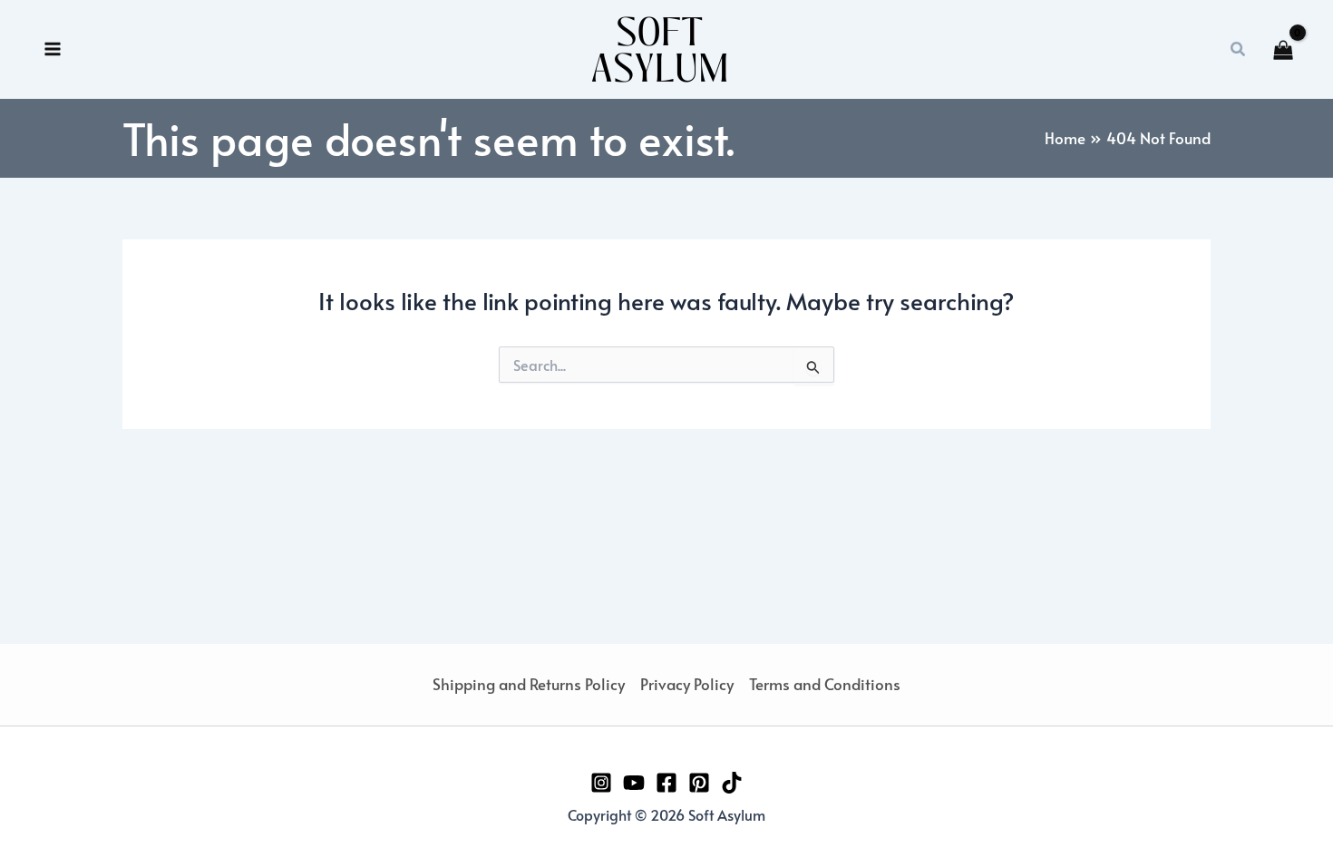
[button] (1239, 50)
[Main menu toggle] (52, 49)
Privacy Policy (687, 684)
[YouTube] (634, 783)
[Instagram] (601, 783)
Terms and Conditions (824, 684)
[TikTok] (732, 783)
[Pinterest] (699, 783)
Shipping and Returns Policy (529, 684)
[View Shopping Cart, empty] (1283, 49)
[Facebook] (666, 783)
